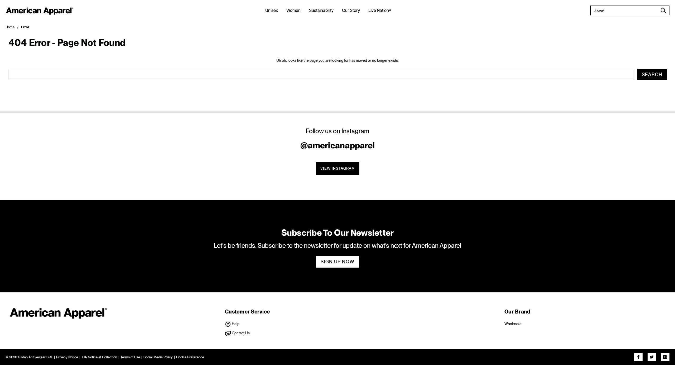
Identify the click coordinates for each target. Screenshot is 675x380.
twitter (652, 357)
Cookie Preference (190, 357)
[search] (663, 10)
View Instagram (337, 168)
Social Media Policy (158, 357)
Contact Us (240, 333)
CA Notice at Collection (99, 357)
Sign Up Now (337, 261)
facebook (638, 357)
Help (235, 324)
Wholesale (513, 324)
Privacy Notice (67, 357)
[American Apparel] (58, 312)
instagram (665, 357)
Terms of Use (130, 357)
